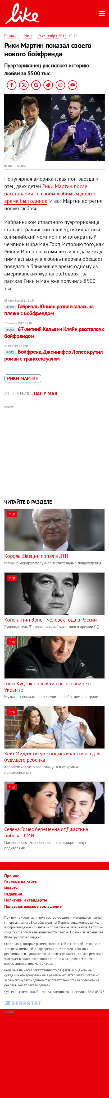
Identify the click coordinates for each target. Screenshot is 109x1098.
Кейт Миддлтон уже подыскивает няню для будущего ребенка (52, 756)
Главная (11, 35)
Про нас (11, 875)
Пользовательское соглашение (33, 906)
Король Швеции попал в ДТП (36, 556)
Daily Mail (46, 393)
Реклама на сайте (20, 881)
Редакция (13, 894)
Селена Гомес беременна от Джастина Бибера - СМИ (46, 832)
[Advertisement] (54, 451)
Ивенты (11, 887)
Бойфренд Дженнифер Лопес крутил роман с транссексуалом (53, 355)
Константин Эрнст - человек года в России (50, 619)
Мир (28, 35)
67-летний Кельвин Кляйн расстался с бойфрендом (54, 332)
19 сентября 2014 (52, 35)
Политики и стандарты (25, 900)
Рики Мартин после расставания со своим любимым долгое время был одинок (50, 193)
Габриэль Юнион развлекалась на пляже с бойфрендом (48, 310)
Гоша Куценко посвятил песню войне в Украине (47, 686)
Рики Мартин (23, 378)
